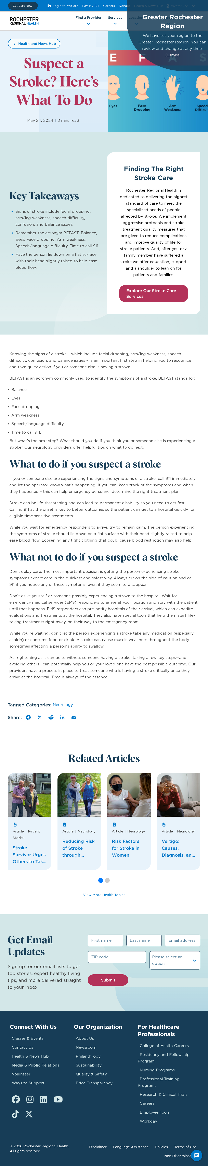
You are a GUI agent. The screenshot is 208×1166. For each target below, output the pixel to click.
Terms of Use (185, 1147)
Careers (109, 6)
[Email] (73, 717)
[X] (39, 717)
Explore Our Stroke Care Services (151, 293)
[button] (100, 880)
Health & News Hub (30, 1056)
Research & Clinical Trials (163, 1094)
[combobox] (152, 960)
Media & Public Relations (35, 1065)
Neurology (63, 704)
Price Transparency (94, 1083)
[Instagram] (30, 1099)
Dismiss (172, 55)
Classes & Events (27, 1038)
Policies (161, 1147)
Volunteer (21, 1074)
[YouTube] (58, 1099)
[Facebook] (28, 717)
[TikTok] (15, 1114)
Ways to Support (28, 1083)
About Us (85, 1038)
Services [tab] (115, 17)
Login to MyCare (65, 6)
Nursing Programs (157, 1070)
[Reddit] (51, 717)
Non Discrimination (180, 1156)
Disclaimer (98, 1147)
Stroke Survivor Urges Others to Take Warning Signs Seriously (29, 855)
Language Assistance (131, 1147)
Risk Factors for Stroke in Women (126, 848)
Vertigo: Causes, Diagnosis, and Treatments (178, 848)
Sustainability (89, 1065)
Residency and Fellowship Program (164, 1057)
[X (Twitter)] (29, 1114)
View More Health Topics (104, 895)
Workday (148, 1121)
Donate (124, 6)
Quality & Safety (91, 1074)
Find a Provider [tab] (89, 17)
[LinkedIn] (62, 717)
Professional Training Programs (159, 1082)
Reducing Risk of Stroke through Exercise (78, 848)
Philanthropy (88, 1056)
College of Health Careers (164, 1045)
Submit (108, 979)
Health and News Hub (37, 43)
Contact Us (22, 1047)
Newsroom (86, 1047)
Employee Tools (154, 1112)
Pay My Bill (90, 6)
